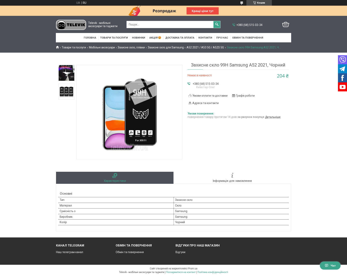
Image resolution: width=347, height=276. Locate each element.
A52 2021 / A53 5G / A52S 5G (205, 47)
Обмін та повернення (247, 37)
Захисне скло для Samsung (166, 47)
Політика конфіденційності (212, 272)
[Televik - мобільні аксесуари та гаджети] (71, 24)
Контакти (205, 37)
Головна (90, 37)
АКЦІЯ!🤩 (155, 37)
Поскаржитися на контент (181, 272)
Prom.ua (192, 268)
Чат (333, 265)
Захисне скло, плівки (131, 47)
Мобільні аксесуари (102, 47)
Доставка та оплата (179, 37)
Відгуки (180, 252)
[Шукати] (216, 24)
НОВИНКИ (138, 37)
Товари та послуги (114, 37)
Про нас (222, 37)
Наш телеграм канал (69, 252)
